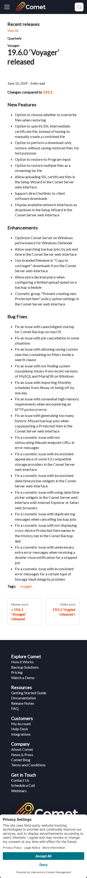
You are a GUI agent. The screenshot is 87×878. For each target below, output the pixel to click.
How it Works (22, 662)
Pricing (17, 672)
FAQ (15, 708)
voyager (26, 586)
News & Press (22, 754)
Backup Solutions (25, 667)
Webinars (19, 790)
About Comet (22, 749)
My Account (21, 723)
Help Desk (19, 729)
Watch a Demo (23, 677)
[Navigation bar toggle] (6, 6)
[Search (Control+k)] (79, 7)
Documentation (23, 698)
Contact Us (20, 780)
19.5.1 (48, 92)
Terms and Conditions (28, 765)
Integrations (21, 734)
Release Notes (22, 703)
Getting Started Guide (28, 692)
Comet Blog (20, 759)
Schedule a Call (23, 785)
